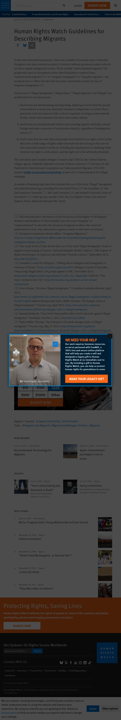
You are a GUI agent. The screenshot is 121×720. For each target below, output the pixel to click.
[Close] (110, 336)
